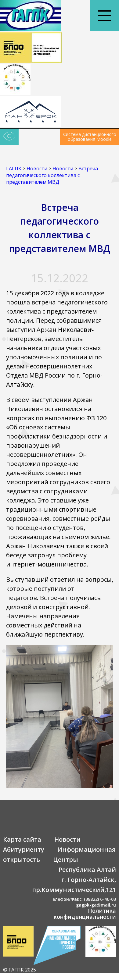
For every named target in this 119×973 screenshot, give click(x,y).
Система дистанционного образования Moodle (89, 136)
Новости (67, 839)
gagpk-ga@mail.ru (96, 905)
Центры (65, 859)
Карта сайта (22, 839)
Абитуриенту (23, 849)
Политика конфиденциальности (85, 913)
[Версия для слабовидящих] (9, 137)
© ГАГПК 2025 (19, 969)
